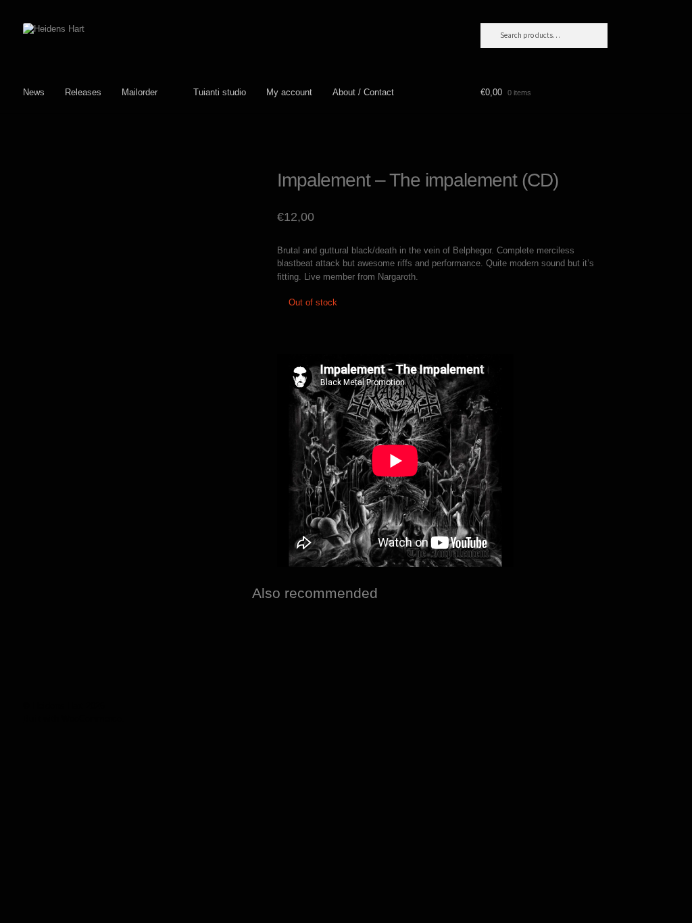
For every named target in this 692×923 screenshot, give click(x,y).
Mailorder (139, 92)
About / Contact (363, 92)
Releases (83, 92)
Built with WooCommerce (72, 719)
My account (289, 92)
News (34, 92)
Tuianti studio (219, 92)
